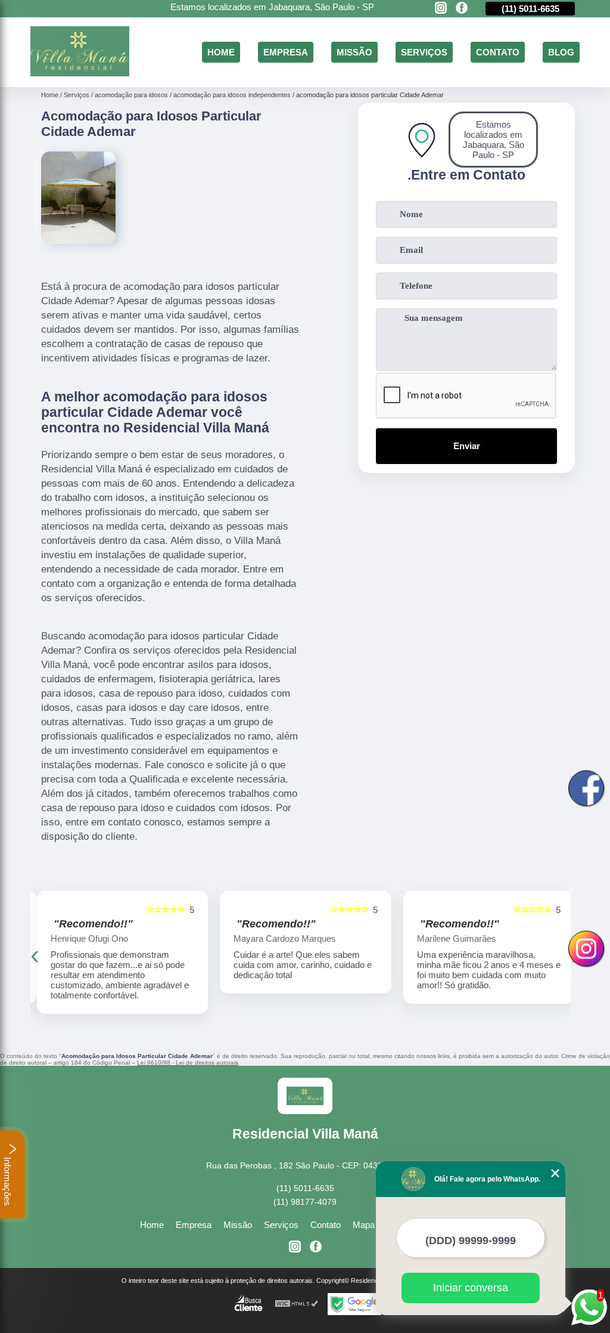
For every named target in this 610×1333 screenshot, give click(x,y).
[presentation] (34, 954)
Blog (561, 52)
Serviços (424, 52)
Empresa (285, 52)
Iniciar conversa (470, 1288)
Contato (497, 52)
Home (221, 52)
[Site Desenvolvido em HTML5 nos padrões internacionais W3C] (297, 1304)
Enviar (466, 446)
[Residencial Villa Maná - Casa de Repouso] (79, 73)
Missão (354, 52)
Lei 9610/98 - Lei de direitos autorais (187, 1062)
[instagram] (441, 9)
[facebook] (462, 9)
